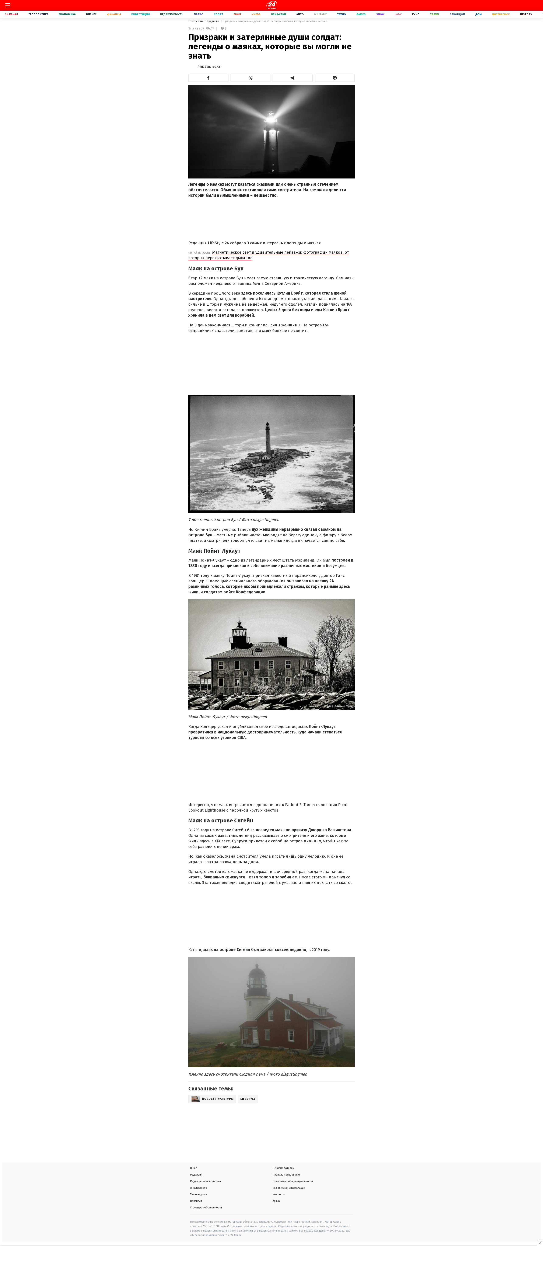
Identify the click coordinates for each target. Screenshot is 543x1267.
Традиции (213, 21)
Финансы (114, 14)
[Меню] (7, 5)
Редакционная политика (205, 1181)
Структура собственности (206, 1207)
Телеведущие (198, 1194)
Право (198, 14)
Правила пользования (287, 1174)
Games (361, 14)
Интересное (501, 14)
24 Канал (11, 14)
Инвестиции (140, 14)
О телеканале (198, 1187)
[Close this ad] (540, 1243)
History (526, 14)
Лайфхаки (278, 14)
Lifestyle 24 (195, 21)
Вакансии (196, 1200)
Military (320, 14)
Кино (416, 14)
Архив (276, 1200)
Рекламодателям (283, 1168)
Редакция (196, 1174)
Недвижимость (171, 14)
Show (380, 14)
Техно (341, 14)
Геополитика (38, 14)
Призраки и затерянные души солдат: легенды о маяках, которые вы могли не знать (275, 21)
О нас (193, 1168)
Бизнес (91, 14)
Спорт (218, 14)
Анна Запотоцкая (209, 67)
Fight (237, 14)
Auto (300, 14)
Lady (398, 14)
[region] (271, 1257)
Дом (478, 14)
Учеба (256, 14)
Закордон (457, 14)
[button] (208, 78)
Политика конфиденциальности (293, 1181)
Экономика (67, 14)
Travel (435, 14)
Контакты (279, 1194)
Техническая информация (289, 1187)
